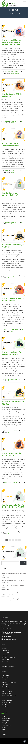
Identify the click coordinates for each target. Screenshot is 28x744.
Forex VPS (4, 704)
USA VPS (4, 655)
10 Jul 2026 (13, 532)
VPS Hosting (5, 675)
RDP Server (5, 677)
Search (23, 563)
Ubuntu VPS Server (6, 702)
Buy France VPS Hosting (8, 666)
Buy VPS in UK (5, 659)
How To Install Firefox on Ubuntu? (13, 402)
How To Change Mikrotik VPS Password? (13, 580)
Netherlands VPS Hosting (8, 657)
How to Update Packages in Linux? (13, 245)
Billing (3, 729)
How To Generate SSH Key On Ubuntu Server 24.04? (13, 506)
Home (7, 13)
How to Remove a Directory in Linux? (10, 194)
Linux (9, 533)
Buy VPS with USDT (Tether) (9, 695)
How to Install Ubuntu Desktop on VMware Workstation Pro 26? (11, 42)
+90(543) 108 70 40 (8, 636)
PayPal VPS (5, 707)
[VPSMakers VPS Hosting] (11, 3)
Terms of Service (6, 725)
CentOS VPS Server (7, 698)
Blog (3, 716)
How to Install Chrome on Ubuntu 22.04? (13, 299)
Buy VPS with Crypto (7, 691)
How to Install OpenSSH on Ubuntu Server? (12, 353)
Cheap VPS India (6, 664)
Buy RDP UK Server (6, 680)
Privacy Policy (5, 723)
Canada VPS (5, 648)
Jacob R (6, 532)
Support (4, 734)
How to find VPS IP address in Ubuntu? (10, 144)
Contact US (5, 727)
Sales (3, 732)
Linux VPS (4, 686)
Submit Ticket (5, 720)
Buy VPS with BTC (6, 693)
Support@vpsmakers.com (10, 639)
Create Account (6, 718)
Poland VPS (5, 662)
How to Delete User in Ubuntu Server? (11, 454)
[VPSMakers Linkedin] (24, 741)
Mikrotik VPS (5, 689)
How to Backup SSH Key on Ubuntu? (12, 95)
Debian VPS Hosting (7, 700)
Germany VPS (5, 652)
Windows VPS (5, 684)
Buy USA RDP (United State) (9, 682)
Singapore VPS (6, 650)
